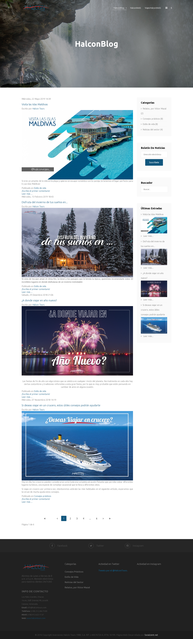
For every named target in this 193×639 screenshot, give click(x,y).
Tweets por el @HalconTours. (113, 570)
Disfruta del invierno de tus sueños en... (45, 202)
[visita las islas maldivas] (77, 144)
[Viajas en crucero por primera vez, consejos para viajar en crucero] (77, 445)
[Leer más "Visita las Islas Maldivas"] (154, 225)
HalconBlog (119, 8)
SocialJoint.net (151, 635)
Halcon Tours (38, 108)
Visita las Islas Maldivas (35, 104)
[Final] (109, 518)
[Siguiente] (103, 518)
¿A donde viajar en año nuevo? (39, 300)
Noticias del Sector (74, 582)
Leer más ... (27, 194)
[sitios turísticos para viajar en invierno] (77, 242)
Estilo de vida (40, 188)
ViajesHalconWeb (153, 8)
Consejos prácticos (42, 496)
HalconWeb (135, 8)
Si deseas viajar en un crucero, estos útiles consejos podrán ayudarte (61, 405)
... (90, 518)
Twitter (100, 545)
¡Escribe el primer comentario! (36, 191)
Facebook (62, 545)
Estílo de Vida (71, 577)
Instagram (138, 545)
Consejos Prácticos (74, 571)
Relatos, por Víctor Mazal (77, 587)
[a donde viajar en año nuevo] (77, 341)
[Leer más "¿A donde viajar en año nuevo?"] (154, 289)
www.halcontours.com (36, 618)
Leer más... (148, 236)
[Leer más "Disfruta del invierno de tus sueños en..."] (154, 257)
